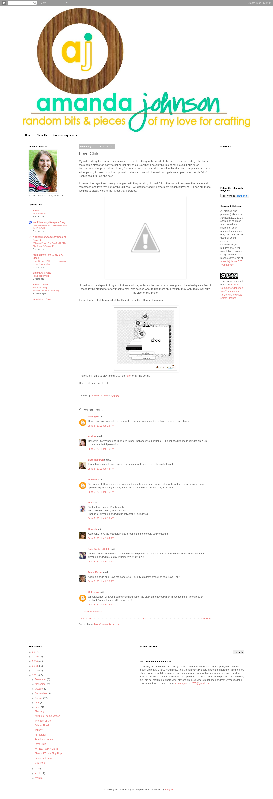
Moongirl (93, 416)
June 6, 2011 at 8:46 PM (101, 468)
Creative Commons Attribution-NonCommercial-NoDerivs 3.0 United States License (232, 291)
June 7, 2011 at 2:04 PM (101, 538)
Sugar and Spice (44, 758)
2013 (35, 666)
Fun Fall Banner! (41, 276)
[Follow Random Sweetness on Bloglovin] (234, 197)
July (37, 702)
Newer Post (86, 618)
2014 (35, 661)
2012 (35, 670)
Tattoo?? (39, 730)
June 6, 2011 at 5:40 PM (101, 449)
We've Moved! (40, 213)
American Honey (44, 739)
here (128, 375)
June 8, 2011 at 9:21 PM (101, 561)
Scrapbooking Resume (65, 135)
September (41, 693)
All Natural (40, 734)
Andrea (92, 436)
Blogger (169, 789)
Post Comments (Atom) (106, 624)
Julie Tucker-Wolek (99, 549)
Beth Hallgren (96, 459)
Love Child (40, 744)
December (41, 679)
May (37, 768)
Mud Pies (40, 762)
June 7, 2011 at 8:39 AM (101, 518)
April (38, 773)
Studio (36, 210)
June (38, 707)
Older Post (205, 618)
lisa (90, 502)
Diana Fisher (95, 572)
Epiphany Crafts (42, 272)
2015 (35, 656)
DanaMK (93, 479)
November (41, 684)
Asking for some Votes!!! (47, 716)
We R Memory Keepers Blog (49, 222)
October (39, 688)
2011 (35, 675)
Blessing (39, 711)
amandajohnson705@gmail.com (192, 683)
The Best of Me (43, 720)
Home (28, 135)
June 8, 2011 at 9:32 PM (101, 581)
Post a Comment (93, 611)
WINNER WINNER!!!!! (46, 748)
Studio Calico (40, 284)
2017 (35, 652)
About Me (42, 135)
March (38, 778)
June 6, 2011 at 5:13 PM (101, 425)
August (39, 698)
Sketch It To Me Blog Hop (48, 753)
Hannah (92, 529)
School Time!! (42, 725)
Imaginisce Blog (42, 299)
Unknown (93, 592)
